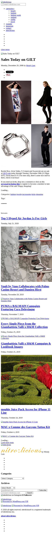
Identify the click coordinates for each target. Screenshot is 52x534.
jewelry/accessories (23, 194)
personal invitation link (10, 184)
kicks (34, 194)
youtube (9, 24)
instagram (9, 26)
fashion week (16, 15)
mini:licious (10, 30)
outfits (13, 19)
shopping (39, 194)
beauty (13, 11)
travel (13, 22)
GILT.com (7, 173)
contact (8, 28)
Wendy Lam (30, 65)
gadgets (13, 17)
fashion (13, 13)
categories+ (10, 9)
